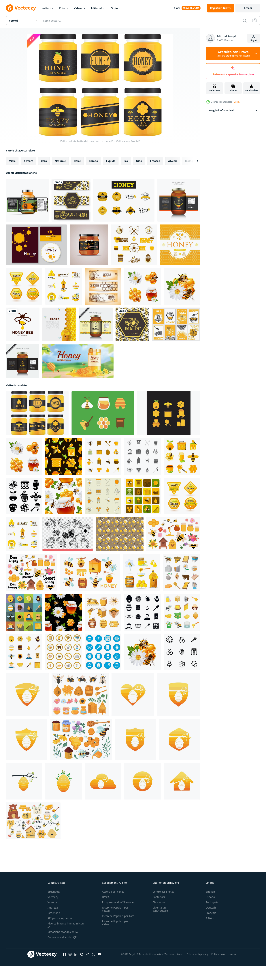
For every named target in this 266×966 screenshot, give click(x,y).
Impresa (53, 907)
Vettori (46, 8)
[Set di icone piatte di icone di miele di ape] (103, 496)
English (210, 891)
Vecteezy (53, 897)
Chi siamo (158, 902)
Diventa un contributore (160, 909)
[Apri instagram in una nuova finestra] (70, 954)
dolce (77, 161)
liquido (111, 161)
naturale (60, 161)
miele (12, 161)
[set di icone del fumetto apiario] (181, 572)
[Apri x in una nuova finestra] (93, 954)
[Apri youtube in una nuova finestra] (99, 954)
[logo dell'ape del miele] (22, 324)
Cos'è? (237, 101)
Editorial (96, 8)
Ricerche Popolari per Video (115, 923)
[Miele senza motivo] (63, 456)
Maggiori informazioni (221, 110)
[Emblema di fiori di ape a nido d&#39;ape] (182, 286)
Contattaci (158, 897)
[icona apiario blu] (103, 652)
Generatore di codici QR (62, 937)
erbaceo (155, 161)
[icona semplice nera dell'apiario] (142, 612)
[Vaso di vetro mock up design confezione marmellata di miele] (89, 244)
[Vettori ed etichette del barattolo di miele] (37, 413)
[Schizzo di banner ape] (103, 286)
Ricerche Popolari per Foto (118, 916)
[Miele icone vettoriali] (168, 413)
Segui (253, 40)
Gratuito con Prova (233, 53)
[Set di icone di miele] (142, 286)
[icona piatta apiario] (24, 612)
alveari (172, 161)
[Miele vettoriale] (102, 413)
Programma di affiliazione (118, 902)
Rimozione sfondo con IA (63, 932)
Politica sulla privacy (197, 954)
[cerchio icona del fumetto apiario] (63, 652)
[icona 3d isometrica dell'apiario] (182, 612)
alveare (28, 161)
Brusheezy (54, 891)
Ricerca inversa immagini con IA (66, 925)
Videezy (52, 902)
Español (211, 897)
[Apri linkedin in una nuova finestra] (75, 954)
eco (126, 161)
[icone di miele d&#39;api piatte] (142, 496)
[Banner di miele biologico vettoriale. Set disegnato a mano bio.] (71, 200)
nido (139, 161)
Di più (114, 8)
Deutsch (211, 907)
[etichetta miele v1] (180, 244)
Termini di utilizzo (174, 954)
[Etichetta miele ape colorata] (134, 244)
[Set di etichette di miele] (24, 286)
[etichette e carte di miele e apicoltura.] (36, 244)
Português (212, 902)
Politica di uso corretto (223, 954)
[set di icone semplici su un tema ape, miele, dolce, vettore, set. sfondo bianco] (182, 652)
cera (44, 161)
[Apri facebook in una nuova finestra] (64, 954)
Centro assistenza (163, 891)
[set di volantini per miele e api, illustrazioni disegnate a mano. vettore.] (176, 324)
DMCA (106, 897)
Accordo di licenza (113, 891)
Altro (209, 918)
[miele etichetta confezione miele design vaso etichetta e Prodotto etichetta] (96, 324)
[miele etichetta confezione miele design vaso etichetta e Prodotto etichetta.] (22, 361)
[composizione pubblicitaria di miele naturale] (78, 361)
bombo (93, 161)
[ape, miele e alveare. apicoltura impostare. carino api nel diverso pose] (90, 572)
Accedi (248, 8)
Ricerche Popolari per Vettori (115, 909)
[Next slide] (194, 161)
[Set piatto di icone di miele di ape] (103, 456)
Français (211, 913)
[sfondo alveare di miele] (59, 324)
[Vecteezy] (21, 8)
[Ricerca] (244, 20)
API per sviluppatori (60, 918)
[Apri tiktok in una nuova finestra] (87, 954)
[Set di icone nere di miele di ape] (142, 456)
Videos (78, 8)
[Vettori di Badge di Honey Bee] (123, 200)
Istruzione (54, 913)
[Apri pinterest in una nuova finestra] (81, 954)
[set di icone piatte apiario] (24, 652)
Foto (62, 8)
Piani (177, 8)
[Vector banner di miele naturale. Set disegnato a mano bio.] (132, 324)
